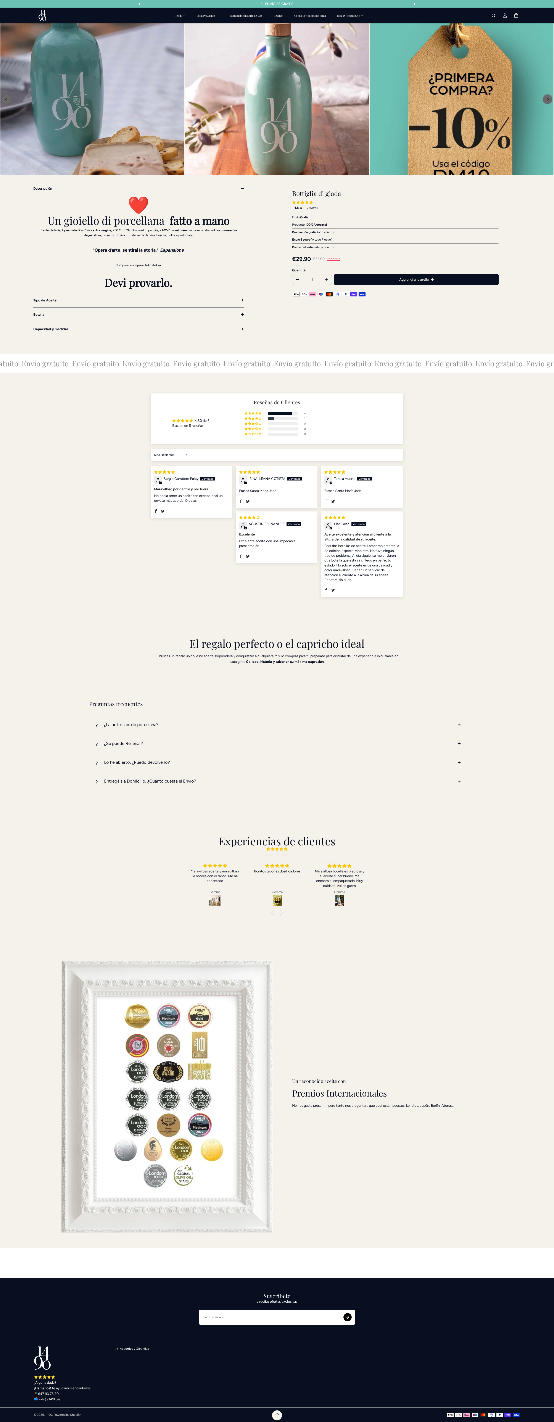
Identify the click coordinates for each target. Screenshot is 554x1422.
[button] (302, 202)
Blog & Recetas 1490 (348, 15)
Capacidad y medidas (50, 329)
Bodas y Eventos (206, 15)
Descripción (42, 188)
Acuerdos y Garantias (134, 1349)
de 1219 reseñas (277, 855)
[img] (164, 472)
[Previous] (6, 99)
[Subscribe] (347, 1317)
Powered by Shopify (67, 1415)
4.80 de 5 (202, 421)
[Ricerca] (494, 15)
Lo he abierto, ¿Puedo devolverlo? (137, 762)
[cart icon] (516, 15)
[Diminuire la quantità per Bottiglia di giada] (297, 279)
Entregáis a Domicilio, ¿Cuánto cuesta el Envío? (150, 781)
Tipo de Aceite (44, 300)
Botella (38, 314)
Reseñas (278, 15)
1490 (48, 1415)
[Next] (547, 99)
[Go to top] (277, 1415)
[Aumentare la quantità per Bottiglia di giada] (326, 279)
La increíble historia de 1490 (246, 15)
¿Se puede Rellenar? (123, 743)
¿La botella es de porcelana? (131, 724)
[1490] (42, 15)
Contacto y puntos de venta (310, 15)
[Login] (505, 15)
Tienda (178, 15)
